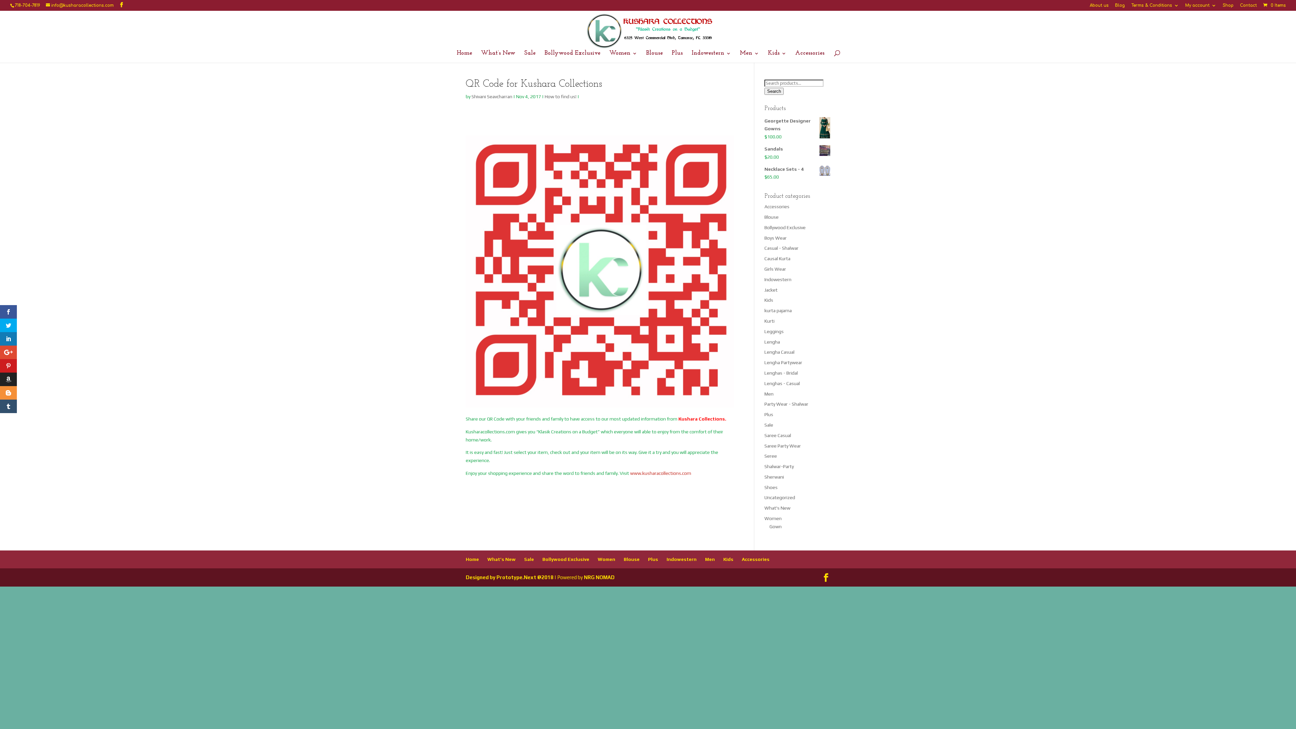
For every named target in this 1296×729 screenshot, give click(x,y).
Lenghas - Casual (782, 383)
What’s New (498, 53)
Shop (1228, 5)
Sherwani (774, 477)
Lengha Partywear (783, 362)
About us (1099, 5)
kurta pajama (778, 310)
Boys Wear (775, 238)
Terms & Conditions (1151, 5)
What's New (777, 508)
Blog (1120, 5)
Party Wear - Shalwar (786, 404)
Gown (776, 526)
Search (774, 91)
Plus (677, 53)
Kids (774, 53)
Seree (770, 456)
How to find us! (560, 96)
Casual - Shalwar (781, 248)
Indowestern (708, 53)
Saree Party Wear (782, 446)
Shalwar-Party (779, 466)
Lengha (772, 342)
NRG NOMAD (599, 577)
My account (1197, 5)
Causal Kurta (777, 258)
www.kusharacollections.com (660, 473)
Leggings (774, 331)
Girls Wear (775, 269)
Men (746, 53)
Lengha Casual (779, 352)
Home (464, 53)
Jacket (771, 290)
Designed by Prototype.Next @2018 (510, 577)
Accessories (810, 53)
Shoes (771, 487)
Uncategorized (779, 497)
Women (619, 53)
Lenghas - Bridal (781, 373)
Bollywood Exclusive (572, 53)
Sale (530, 53)
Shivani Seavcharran (491, 96)
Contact (1248, 5)
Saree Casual (777, 435)
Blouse (654, 53)
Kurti (769, 321)
